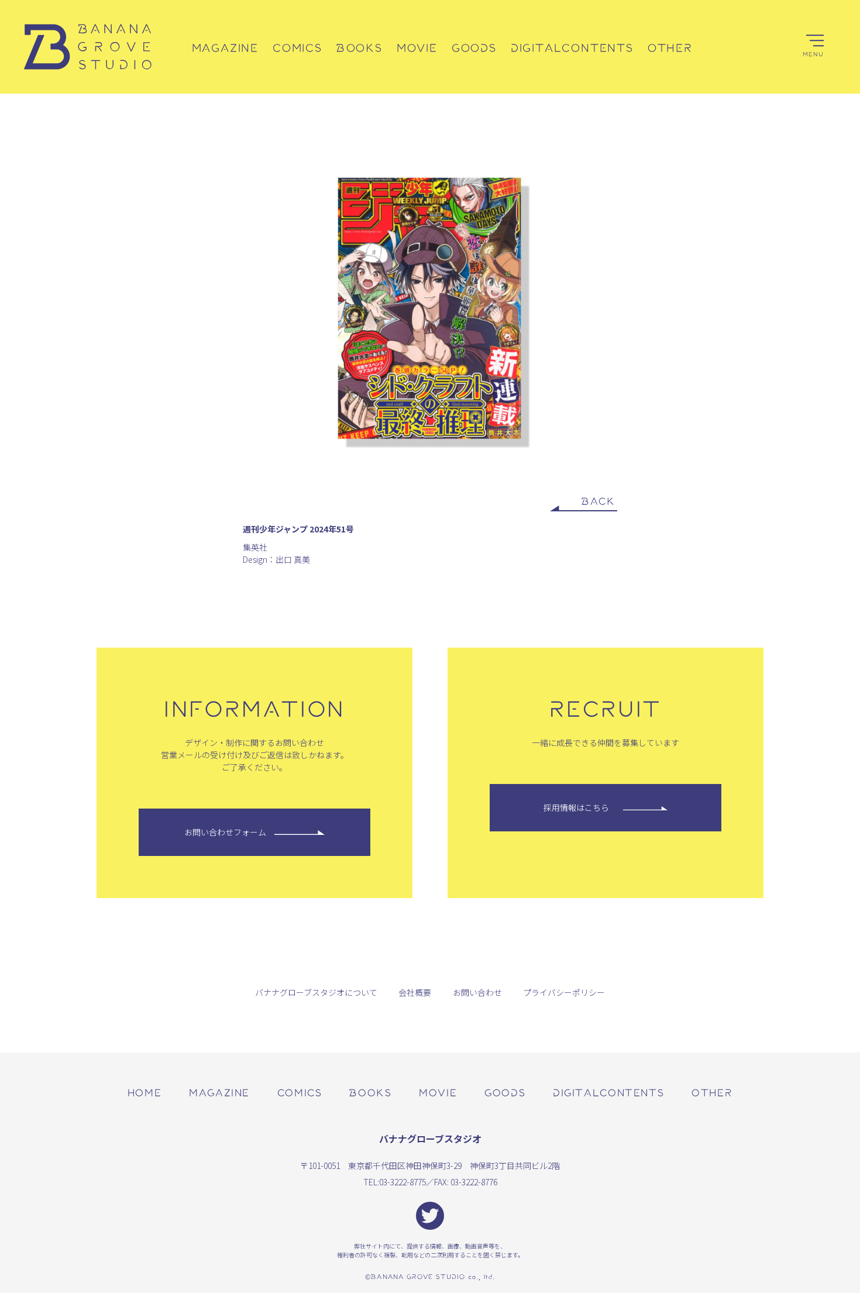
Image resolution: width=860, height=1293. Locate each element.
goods (504, 1092)
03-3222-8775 (402, 1182)
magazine (219, 1092)
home (144, 1092)
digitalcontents (608, 1092)
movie (438, 1092)
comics (299, 1092)
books (370, 1092)
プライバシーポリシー (564, 992)
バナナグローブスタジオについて (316, 992)
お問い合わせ (477, 992)
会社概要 (414, 992)
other (712, 1092)
